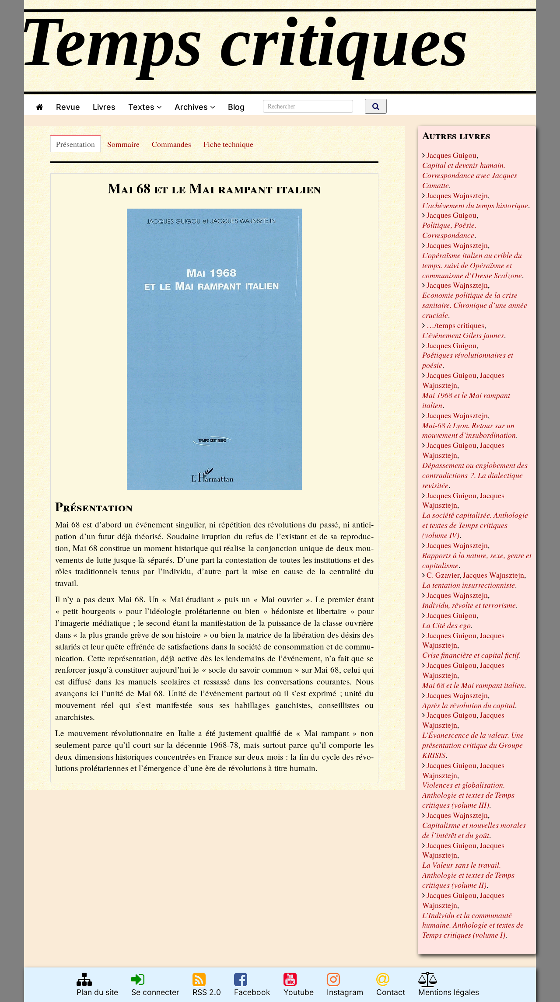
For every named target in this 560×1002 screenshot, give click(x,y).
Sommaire (123, 144)
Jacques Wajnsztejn (457, 195)
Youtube (299, 992)
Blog (238, 107)
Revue (68, 107)
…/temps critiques (455, 325)
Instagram (345, 992)
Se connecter (155, 992)
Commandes (171, 144)
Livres (104, 107)
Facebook (252, 992)
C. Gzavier (443, 574)
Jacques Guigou (451, 155)
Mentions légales (448, 992)
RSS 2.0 (206, 992)
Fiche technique (228, 144)
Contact (390, 992)
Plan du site (97, 992)
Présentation (75, 144)
